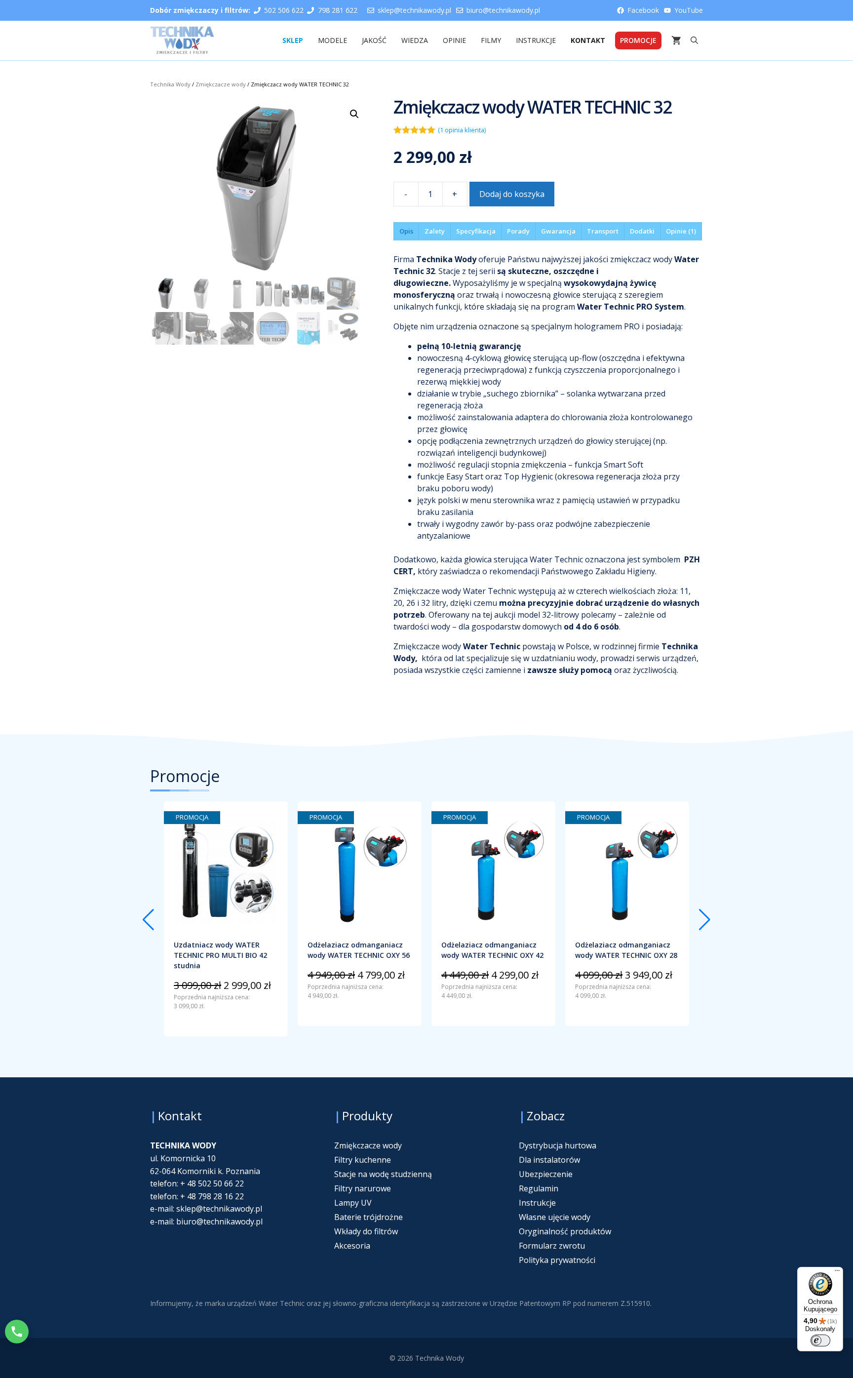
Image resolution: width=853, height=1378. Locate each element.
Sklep (292, 40)
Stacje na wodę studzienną (383, 1174)
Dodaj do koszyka (511, 194)
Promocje (638, 40)
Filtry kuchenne (362, 1159)
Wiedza (414, 40)
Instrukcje (536, 40)
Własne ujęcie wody (554, 1217)
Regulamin (538, 1188)
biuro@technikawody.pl (503, 10)
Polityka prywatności (557, 1260)
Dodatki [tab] (642, 231)
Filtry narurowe (362, 1188)
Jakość (374, 40)
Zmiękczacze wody (220, 84)
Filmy (491, 40)
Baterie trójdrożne (368, 1217)
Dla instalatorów (549, 1159)
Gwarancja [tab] (558, 231)
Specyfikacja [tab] (476, 231)
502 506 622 (284, 10)
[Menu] (837, 1273)
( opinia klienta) (462, 129)
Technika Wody (170, 84)
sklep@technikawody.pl (414, 10)
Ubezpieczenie (546, 1174)
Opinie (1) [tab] (681, 231)
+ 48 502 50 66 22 (211, 1183)
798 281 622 (337, 10)
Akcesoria (352, 1245)
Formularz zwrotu (552, 1245)
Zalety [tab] (435, 231)
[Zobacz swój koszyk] (676, 40)
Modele (332, 40)
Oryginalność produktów (565, 1231)
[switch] (820, 1340)
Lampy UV (353, 1202)
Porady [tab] (518, 231)
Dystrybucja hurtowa (557, 1145)
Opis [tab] (406, 231)
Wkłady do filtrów (366, 1231)
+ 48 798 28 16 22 (211, 1196)
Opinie (454, 40)
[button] (694, 40)
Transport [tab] (603, 231)
